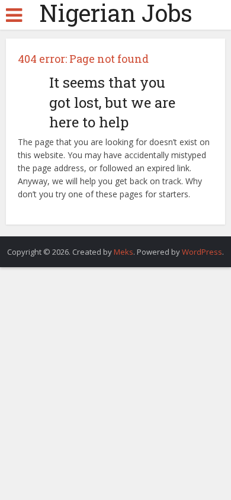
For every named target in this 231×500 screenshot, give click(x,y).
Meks (123, 251)
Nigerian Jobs (115, 13)
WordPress (202, 251)
